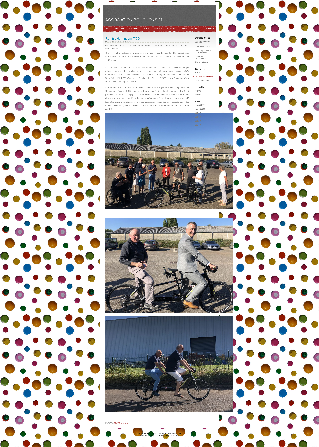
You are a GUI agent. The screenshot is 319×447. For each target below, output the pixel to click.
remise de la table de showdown (202, 42)
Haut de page (175, 435)
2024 (197, 113)
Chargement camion (202, 62)
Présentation (119, 28)
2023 (197, 117)
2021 (197, 121)
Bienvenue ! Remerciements (200, 57)
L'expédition (158, 28)
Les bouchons (133, 28)
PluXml (150, 435)
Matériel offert (172, 28)
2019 (197, 125)
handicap (117, 422)
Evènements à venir (202, 47)
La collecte (146, 28)
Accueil (108, 28)
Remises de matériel (122, 423)
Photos (184, 28)
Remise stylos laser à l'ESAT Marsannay (203, 51)
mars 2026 (199, 105)
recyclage (198, 91)
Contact (194, 28)
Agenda (197, 72)
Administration (164, 435)
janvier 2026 (199, 109)
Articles (210, 28)
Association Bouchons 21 (134, 19)
